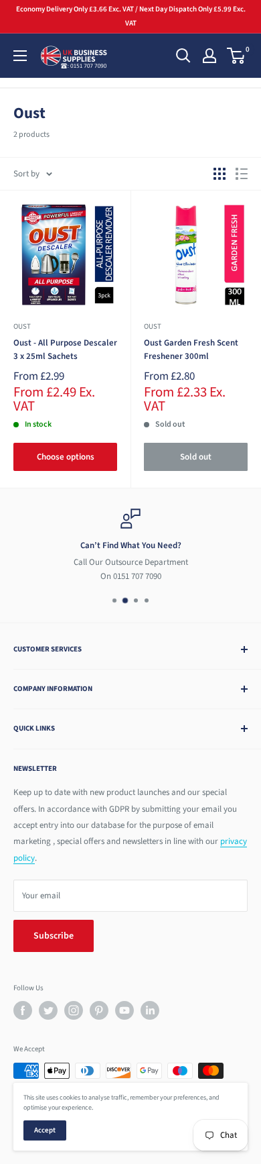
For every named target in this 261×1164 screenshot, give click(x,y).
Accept (45, 1130)
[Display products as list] (242, 174)
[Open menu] (20, 55)
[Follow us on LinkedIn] (150, 1010)
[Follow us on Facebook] (22, 1010)
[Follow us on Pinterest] (99, 1010)
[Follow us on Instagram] (73, 1010)
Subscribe (53, 936)
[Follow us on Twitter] (48, 1010)
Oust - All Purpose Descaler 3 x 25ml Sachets (65, 349)
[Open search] (183, 55)
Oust (22, 326)
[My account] (209, 55)
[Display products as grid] (219, 174)
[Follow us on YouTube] (124, 1010)
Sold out (195, 457)
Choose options (65, 457)
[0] (236, 56)
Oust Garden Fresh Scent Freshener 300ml (191, 349)
